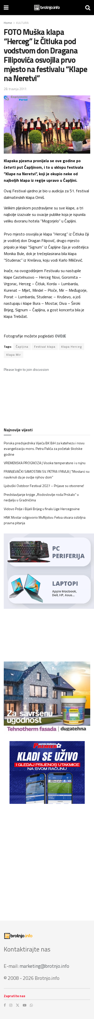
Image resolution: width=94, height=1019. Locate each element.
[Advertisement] (47, 858)
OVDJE (60, 336)
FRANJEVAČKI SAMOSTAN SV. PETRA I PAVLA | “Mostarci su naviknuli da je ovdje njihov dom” (46, 474)
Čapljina (22, 346)
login (18, 369)
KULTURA (22, 22)
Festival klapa (44, 346)
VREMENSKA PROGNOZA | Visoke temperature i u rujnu (44, 462)
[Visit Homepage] (47, 8)
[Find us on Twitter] (17, 1005)
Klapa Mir (13, 354)
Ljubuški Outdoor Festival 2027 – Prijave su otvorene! (44, 485)
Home (8, 22)
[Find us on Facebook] (5, 1005)
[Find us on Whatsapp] (31, 1005)
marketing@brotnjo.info (44, 966)
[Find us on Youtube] (24, 1005)
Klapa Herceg (71, 346)
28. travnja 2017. (15, 88)
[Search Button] (87, 7)
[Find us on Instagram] (10, 1005)
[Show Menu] (6, 7)
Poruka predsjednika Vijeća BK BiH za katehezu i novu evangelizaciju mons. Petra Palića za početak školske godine (44, 448)
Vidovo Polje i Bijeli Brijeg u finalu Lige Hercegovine (42, 508)
